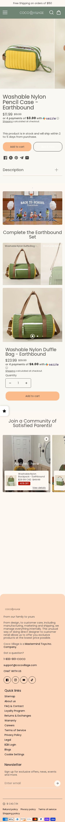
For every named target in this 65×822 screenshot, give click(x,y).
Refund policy (10, 809)
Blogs (8, 749)
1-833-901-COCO (14, 659)
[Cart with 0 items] (58, 12)
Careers (9, 725)
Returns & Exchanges (18, 715)
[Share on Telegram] (21, 157)
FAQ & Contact (14, 706)
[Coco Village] (31, 12)
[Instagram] (15, 680)
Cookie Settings (14, 754)
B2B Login (10, 744)
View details (39, 487)
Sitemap (10, 696)
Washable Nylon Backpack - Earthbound (31, 475)
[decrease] (10, 383)
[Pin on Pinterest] (16, 157)
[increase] (26, 383)
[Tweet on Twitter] (11, 157)
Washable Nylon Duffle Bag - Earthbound (30, 352)
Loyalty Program (15, 710)
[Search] (51, 12)
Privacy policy (28, 809)
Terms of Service (15, 730)
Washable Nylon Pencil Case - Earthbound (24, 102)
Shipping (8, 121)
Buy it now (48, 147)
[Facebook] (7, 680)
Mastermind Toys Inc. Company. (28, 645)
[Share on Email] (27, 157)
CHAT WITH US (12, 671)
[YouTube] (23, 680)
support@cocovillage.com (20, 665)
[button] (58, 12)
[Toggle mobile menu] (9, 12)
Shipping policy (11, 813)
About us (10, 701)
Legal (8, 739)
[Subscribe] (57, 783)
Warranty (10, 720)
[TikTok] (32, 680)
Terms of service (47, 809)
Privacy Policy (13, 735)
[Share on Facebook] (5, 157)
